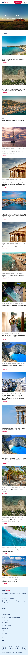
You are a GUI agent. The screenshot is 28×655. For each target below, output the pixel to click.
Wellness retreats (6, 631)
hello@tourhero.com (9, 598)
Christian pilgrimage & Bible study (11, 617)
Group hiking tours (6, 622)
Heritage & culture (6, 625)
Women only (5, 633)
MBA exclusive (5, 628)
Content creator (6, 614)
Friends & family (6, 620)
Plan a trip (18, 2)
